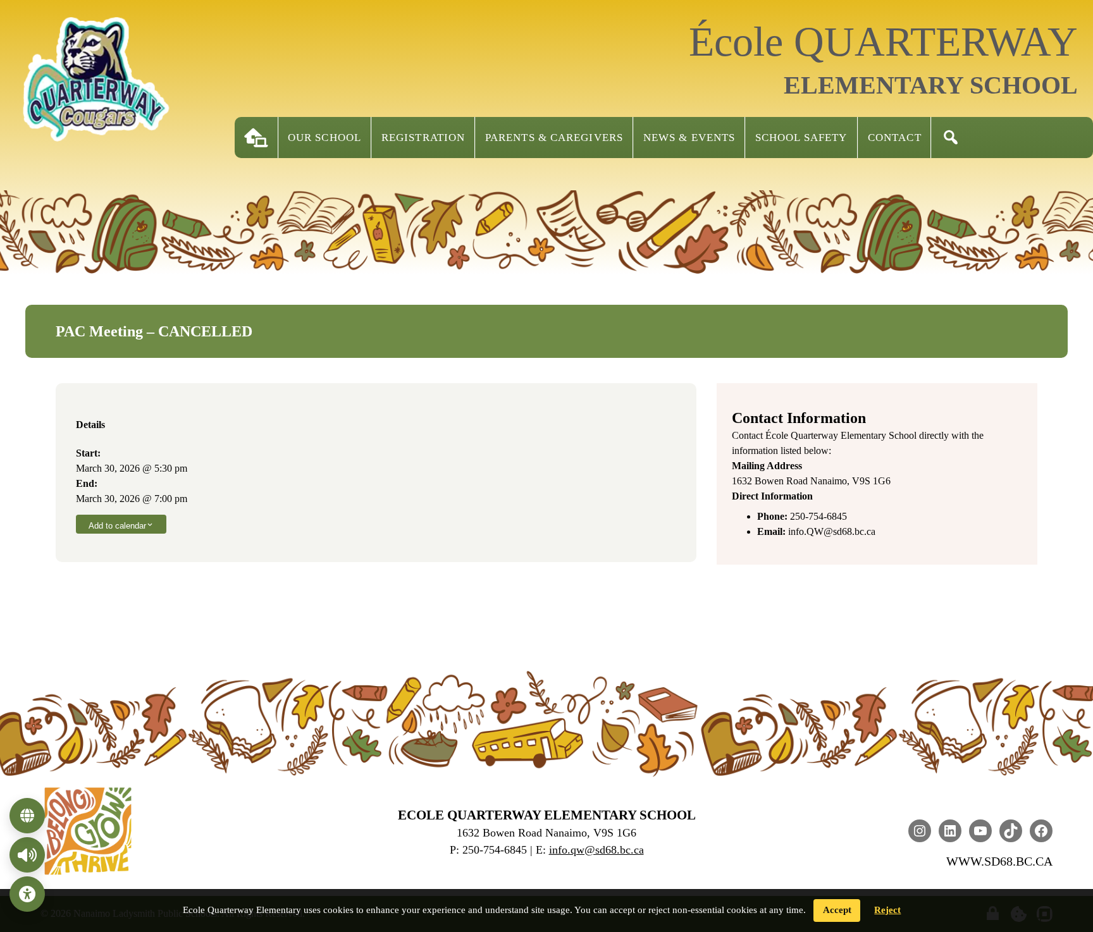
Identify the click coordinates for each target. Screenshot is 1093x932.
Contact (895, 138)
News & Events (689, 138)
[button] (950, 137)
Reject (887, 910)
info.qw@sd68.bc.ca (596, 849)
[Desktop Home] (256, 137)
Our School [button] (324, 138)
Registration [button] (423, 138)
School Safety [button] (801, 138)
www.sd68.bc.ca (999, 861)
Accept (837, 910)
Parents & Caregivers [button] (554, 138)
